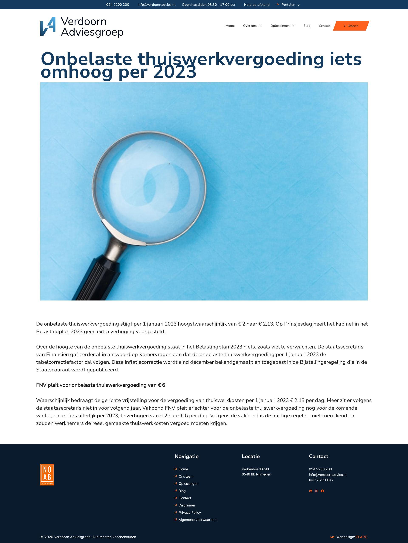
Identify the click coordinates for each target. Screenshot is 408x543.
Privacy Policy (190, 512)
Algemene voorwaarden (197, 520)
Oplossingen (280, 26)
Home (230, 26)
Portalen (288, 4)
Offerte (353, 26)
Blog (306, 26)
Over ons (250, 26)
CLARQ (361, 537)
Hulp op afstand (257, 4)
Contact (324, 26)
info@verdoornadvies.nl (157, 4)
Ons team (186, 476)
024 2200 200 (117, 4)
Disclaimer (187, 505)
